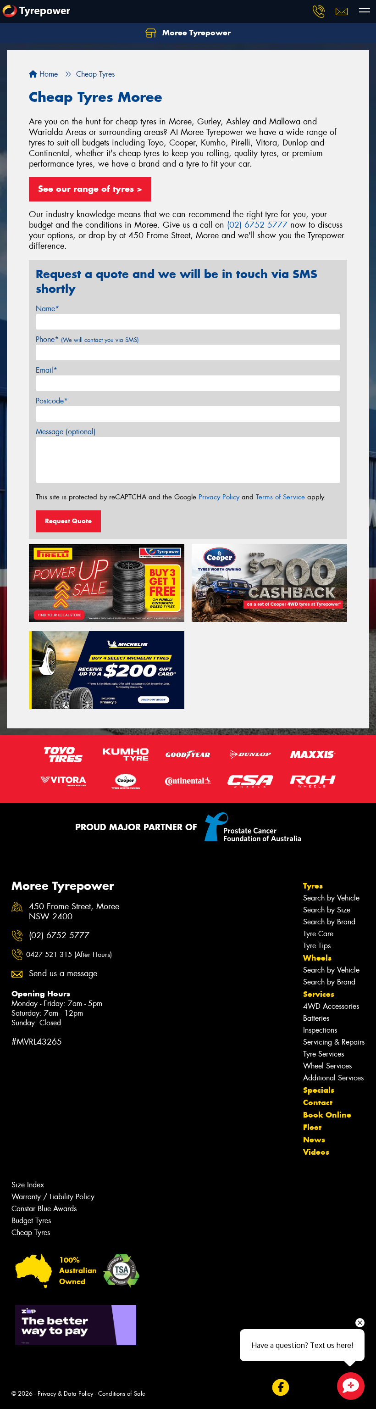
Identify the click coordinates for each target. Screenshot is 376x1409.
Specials (318, 1090)
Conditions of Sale (121, 1394)
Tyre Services (323, 1054)
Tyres (313, 886)
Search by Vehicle (331, 898)
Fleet (312, 1127)
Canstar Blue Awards (44, 1208)
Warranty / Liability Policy (52, 1197)
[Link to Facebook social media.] (280, 1387)
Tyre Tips (317, 946)
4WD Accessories (331, 1006)
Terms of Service (280, 497)
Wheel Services (327, 1066)
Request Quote (68, 521)
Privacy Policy (219, 497)
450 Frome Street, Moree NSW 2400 (74, 912)
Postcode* (52, 401)
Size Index (27, 1185)
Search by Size (326, 910)
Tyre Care (318, 934)
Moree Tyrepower (195, 33)
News (314, 1140)
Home (47, 74)
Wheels (317, 958)
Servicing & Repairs (334, 1042)
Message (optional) (66, 431)
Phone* (87, 339)
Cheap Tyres (30, 1232)
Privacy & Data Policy (65, 1394)
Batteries (316, 1018)
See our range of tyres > (90, 189)
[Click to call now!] (319, 11)
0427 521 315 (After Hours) (69, 954)
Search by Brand (329, 922)
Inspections (320, 1030)
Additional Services (333, 1078)
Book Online (327, 1115)
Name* (47, 308)
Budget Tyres (31, 1220)
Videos (316, 1152)
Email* (46, 370)
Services (318, 994)
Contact (317, 1102)
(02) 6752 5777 (257, 224)
